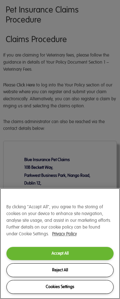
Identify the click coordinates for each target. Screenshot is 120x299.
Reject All (60, 270)
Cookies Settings (60, 286)
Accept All (60, 253)
